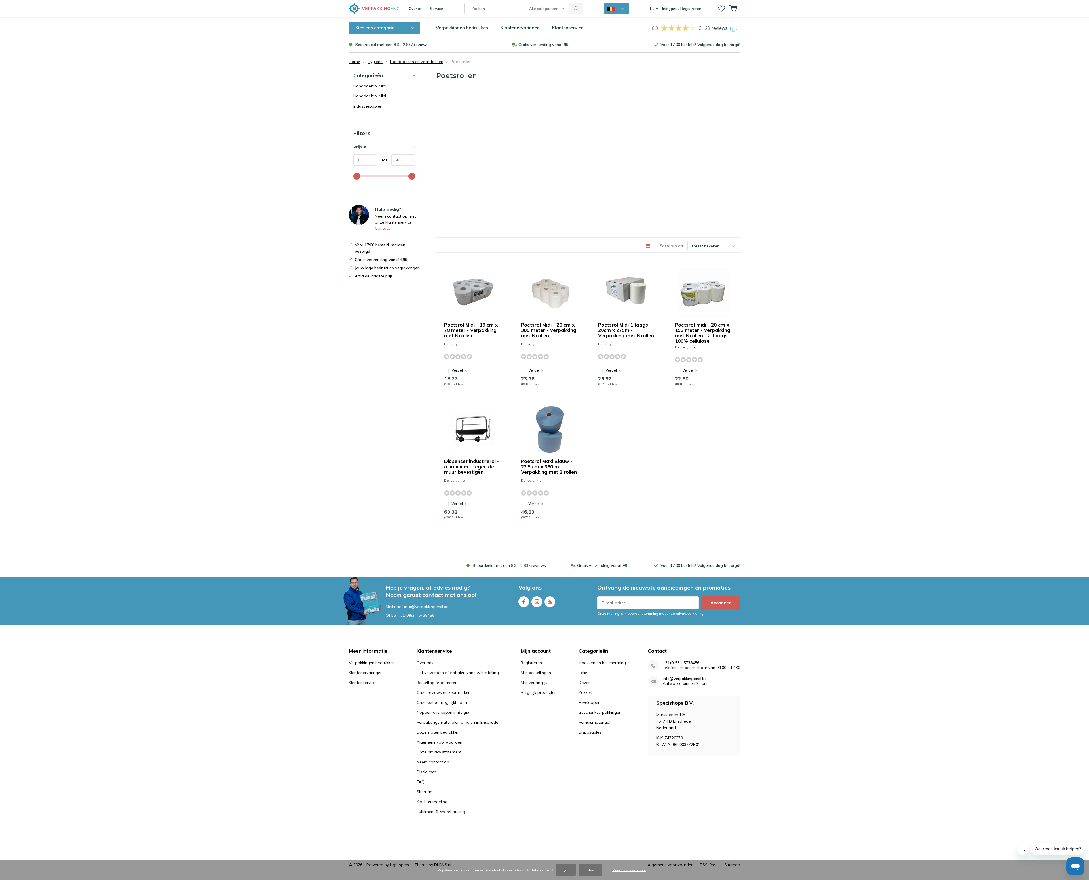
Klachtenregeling (432, 801)
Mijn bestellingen (536, 672)
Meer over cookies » (629, 870)
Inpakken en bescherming (602, 662)
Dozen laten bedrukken (438, 732)
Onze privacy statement (439, 752)
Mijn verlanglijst (535, 682)
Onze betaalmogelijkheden (442, 702)
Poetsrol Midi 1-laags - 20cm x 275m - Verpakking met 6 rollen (626, 330)
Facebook (523, 601)
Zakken (585, 692)
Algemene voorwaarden (439, 742)
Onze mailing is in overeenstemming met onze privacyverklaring (650, 613)
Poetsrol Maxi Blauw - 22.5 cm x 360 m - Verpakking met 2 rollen (549, 466)
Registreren (531, 662)
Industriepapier (367, 106)
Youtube (549, 601)
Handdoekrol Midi (369, 86)
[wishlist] (721, 8)
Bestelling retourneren (437, 682)
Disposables (590, 732)
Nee (590, 870)
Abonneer (720, 602)
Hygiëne (375, 61)
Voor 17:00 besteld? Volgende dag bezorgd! (700, 44)
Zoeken (576, 8)
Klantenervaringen (520, 27)
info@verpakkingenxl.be (685, 678)
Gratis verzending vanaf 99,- (544, 44)
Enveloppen (589, 702)
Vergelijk (459, 370)
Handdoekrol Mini (369, 95)
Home (354, 61)
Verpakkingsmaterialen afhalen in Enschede (457, 722)
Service (436, 8)
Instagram (536, 601)
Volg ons (530, 587)
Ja (565, 870)
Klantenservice (567, 27)
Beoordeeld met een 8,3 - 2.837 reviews (392, 44)
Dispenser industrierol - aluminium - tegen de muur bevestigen (471, 466)
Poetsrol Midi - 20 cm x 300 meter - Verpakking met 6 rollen (548, 330)
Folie (583, 672)
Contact (382, 228)
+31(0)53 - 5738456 (416, 615)
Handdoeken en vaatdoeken (416, 61)
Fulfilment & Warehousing (441, 811)
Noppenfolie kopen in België (443, 712)
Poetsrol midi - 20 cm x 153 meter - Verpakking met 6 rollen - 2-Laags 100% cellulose (702, 333)
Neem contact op (433, 762)
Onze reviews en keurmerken (443, 692)
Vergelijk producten (539, 692)
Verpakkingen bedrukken (462, 27)
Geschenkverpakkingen (600, 712)
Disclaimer (426, 771)
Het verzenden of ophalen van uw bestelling (458, 672)
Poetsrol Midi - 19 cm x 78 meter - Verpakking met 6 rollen (471, 330)
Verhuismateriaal (594, 722)
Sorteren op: (672, 245)
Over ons (417, 8)
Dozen (585, 682)
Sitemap (424, 791)
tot (382, 160)
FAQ (421, 781)
